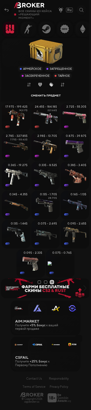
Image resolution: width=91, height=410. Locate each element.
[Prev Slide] (6, 288)
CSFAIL (21, 357)
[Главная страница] (31, 394)
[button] (78, 338)
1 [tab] (39, 282)
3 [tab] (52, 282)
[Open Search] (81, 10)
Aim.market (27, 321)
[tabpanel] (45, 288)
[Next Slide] (85, 288)
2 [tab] (46, 282)
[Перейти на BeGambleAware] (59, 397)
